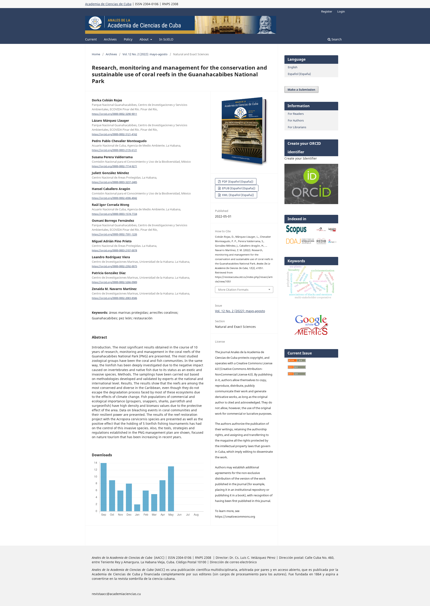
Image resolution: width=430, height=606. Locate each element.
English (292, 67)
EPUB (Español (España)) (238, 188)
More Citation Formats (233, 290)
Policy (128, 39)
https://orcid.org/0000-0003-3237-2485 (114, 182)
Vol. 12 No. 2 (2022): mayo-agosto (145, 54)
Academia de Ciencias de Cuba (108, 4)
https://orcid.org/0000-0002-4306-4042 (114, 198)
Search (336, 39)
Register (326, 11)
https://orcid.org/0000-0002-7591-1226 (114, 234)
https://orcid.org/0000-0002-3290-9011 (114, 113)
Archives (110, 39)
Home (96, 54)
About (144, 39)
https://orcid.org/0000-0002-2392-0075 (114, 266)
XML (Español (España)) (237, 195)
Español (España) (299, 74)
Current (91, 39)
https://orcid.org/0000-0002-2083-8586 (114, 298)
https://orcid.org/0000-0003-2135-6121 (114, 150)
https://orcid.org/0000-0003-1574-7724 (114, 214)
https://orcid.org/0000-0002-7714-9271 (114, 166)
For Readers (296, 114)
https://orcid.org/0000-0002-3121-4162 (114, 134)
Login (341, 11)
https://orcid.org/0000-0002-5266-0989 (114, 282)
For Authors (296, 120)
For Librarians (297, 127)
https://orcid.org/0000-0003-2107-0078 (114, 250)
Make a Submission (301, 89)
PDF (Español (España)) (237, 181)
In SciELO (166, 39)
